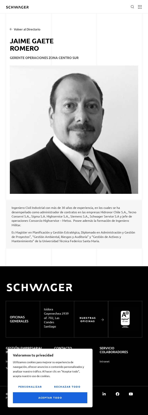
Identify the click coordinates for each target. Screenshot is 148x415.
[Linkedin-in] (104, 394)
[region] (50, 378)
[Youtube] (131, 394)
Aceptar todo (50, 397)
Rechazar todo (67, 386)
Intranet (105, 361)
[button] (119, 7)
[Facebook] (117, 394)
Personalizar (30, 386)
